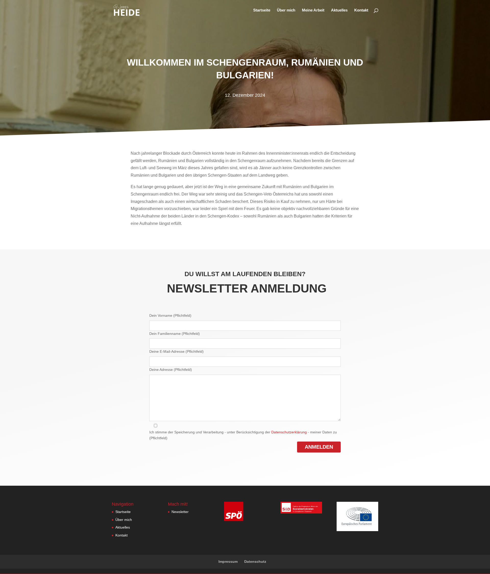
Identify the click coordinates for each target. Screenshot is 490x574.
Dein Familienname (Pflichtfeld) (174, 334)
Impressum (228, 561)
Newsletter (180, 512)
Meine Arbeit (313, 10)
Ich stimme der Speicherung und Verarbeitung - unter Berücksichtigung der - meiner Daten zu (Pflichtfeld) (243, 435)
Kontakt (361, 10)
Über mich (286, 10)
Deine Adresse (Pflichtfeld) (170, 370)
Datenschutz (255, 561)
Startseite (261, 10)
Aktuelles (339, 10)
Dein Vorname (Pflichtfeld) (170, 315)
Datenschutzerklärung (289, 432)
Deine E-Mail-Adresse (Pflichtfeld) (176, 351)
